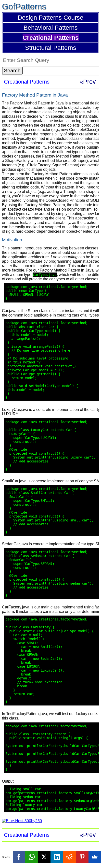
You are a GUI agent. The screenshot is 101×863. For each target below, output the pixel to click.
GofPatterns (24, 6)
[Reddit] (69, 857)
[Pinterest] (82, 857)
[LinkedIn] (56, 857)
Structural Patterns (50, 47)
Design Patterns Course (50, 17)
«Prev (88, 81)
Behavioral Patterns (51, 27)
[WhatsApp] (31, 857)
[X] (44, 857)
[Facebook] (19, 857)
